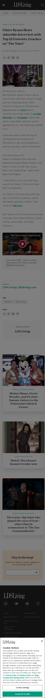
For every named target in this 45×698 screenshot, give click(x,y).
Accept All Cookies (22, 694)
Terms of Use (11, 675)
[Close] (42, 641)
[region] (22, 668)
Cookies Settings (22, 688)
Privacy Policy (25, 675)
